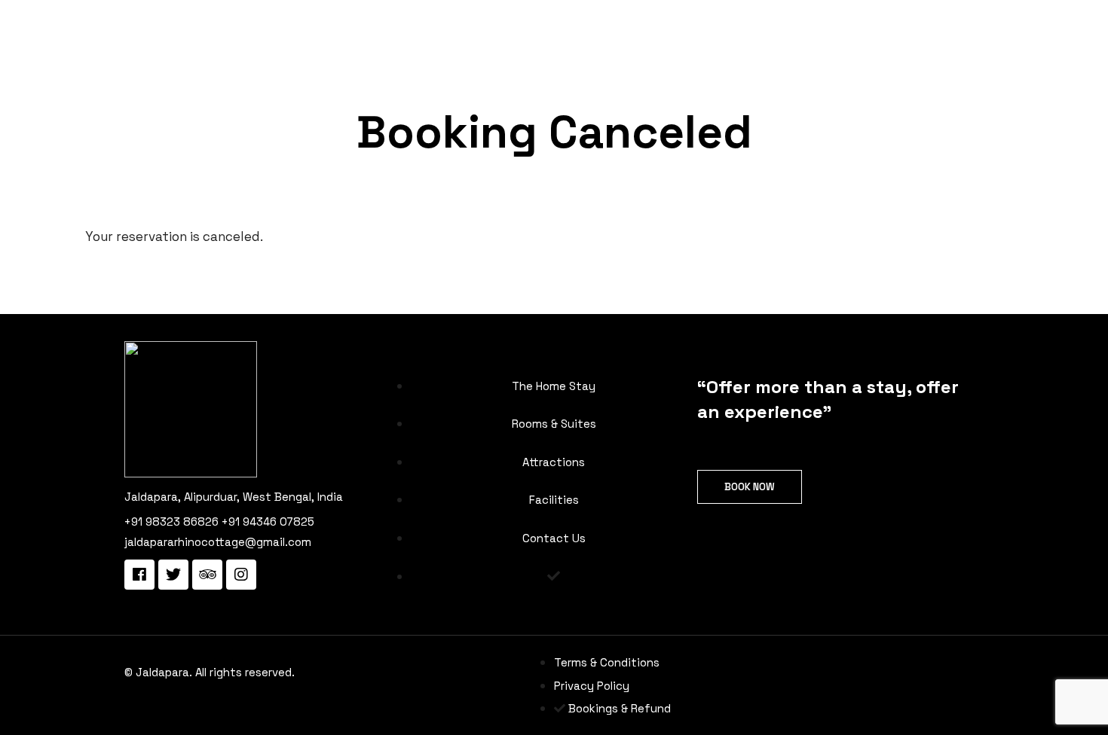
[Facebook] (139, 575)
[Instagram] (241, 575)
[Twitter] (173, 575)
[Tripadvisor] (207, 575)
